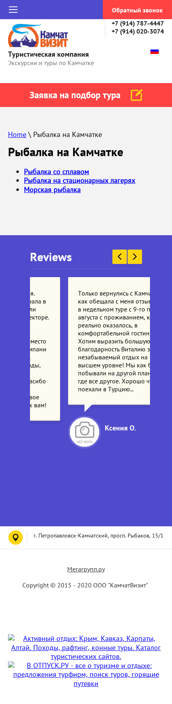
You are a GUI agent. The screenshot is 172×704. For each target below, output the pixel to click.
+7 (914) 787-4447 (138, 23)
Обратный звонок (137, 10)
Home (17, 134)
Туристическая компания (48, 54)
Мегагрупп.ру (86, 569)
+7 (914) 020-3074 (138, 31)
